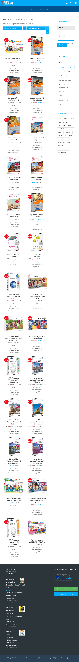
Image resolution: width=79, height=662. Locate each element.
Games (60, 132)
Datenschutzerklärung (45, 658)
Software (69, 142)
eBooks (69, 125)
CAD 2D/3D (61, 125)
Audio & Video (62, 119)
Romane (60, 135)
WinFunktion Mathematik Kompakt (13, 542)
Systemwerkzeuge (63, 149)
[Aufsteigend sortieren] (24, 28)
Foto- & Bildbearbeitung (65, 129)
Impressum (35, 658)
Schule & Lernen (63, 139)
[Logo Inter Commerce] (7, 2)
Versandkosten (15, 70)
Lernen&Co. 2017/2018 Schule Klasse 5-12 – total (37, 500)
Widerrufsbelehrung (61, 658)
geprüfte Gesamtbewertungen (14, 592)
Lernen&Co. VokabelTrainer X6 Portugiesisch (13, 461)
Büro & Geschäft (63, 122)
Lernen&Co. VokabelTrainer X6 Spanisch (37, 422)
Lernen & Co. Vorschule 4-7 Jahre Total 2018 (37, 296)
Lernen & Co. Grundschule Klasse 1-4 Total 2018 (13, 338)
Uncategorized (62, 152)
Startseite (33, 9)
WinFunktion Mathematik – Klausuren (13, 380)
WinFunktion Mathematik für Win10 (13, 296)
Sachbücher (69, 135)
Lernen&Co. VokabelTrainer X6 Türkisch (37, 380)
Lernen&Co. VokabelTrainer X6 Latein (13, 422)
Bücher (71, 119)
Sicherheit (61, 142)
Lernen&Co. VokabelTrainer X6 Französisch (37, 461)
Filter (61, 45)
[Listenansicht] (47, 32)
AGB (53, 658)
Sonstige (60, 145)
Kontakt (70, 658)
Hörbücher (68, 132)
